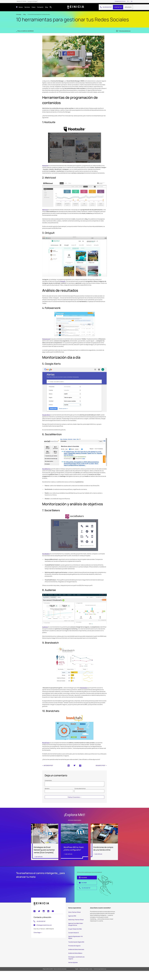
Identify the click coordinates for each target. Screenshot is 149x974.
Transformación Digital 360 (76, 942)
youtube (53, 911)
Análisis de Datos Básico (75, 953)
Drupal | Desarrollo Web (75, 929)
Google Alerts (46, 415)
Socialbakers (46, 554)
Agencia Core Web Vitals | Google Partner (75, 924)
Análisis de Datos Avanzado (76, 949)
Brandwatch (84, 688)
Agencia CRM (72, 916)
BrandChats (45, 743)
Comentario (48, 780)
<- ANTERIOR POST (47, 765)
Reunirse (83, 878)
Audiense (45, 627)
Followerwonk (46, 339)
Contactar (118, 7)
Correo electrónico (80, 788)
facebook (34, 911)
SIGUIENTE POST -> (101, 765)
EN (128, 1)
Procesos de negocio (74, 946)
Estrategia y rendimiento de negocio (76, 958)
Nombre (47, 788)
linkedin (48, 911)
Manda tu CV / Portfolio (21, 1)
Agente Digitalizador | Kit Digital (75, 937)
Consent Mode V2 (73, 933)
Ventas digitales (73, 962)
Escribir (83, 883)
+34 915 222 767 (84, 888)
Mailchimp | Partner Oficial (76, 919)
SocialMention (46, 469)
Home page (18, 14)
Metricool (45, 209)
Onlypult (62, 281)
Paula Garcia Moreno (25, 31)
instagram (44, 911)
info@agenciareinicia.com (120, 1)
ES (131, 1)
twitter (39, 911)
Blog (24, 14)
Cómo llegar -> (38, 932)
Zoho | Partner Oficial (74, 912)
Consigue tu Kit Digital (32, 1)
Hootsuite (45, 165)
